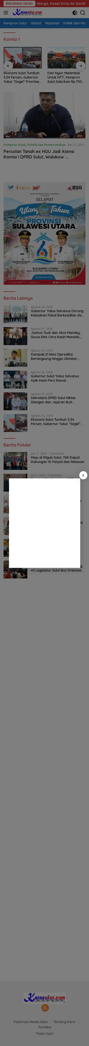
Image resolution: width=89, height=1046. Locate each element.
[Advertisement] (44, 523)
